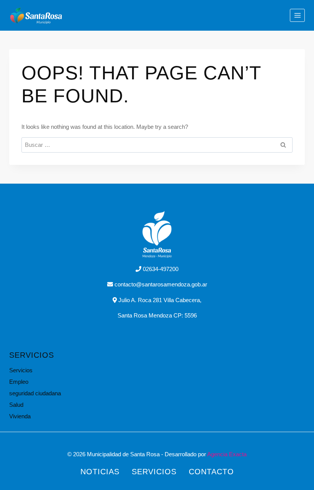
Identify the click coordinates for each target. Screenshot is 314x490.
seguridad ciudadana (35, 393)
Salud (16, 404)
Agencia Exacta (227, 454)
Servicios (21, 370)
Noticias (99, 471)
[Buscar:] (157, 144)
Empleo (18, 381)
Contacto (211, 471)
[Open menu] (297, 15)
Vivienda (20, 416)
